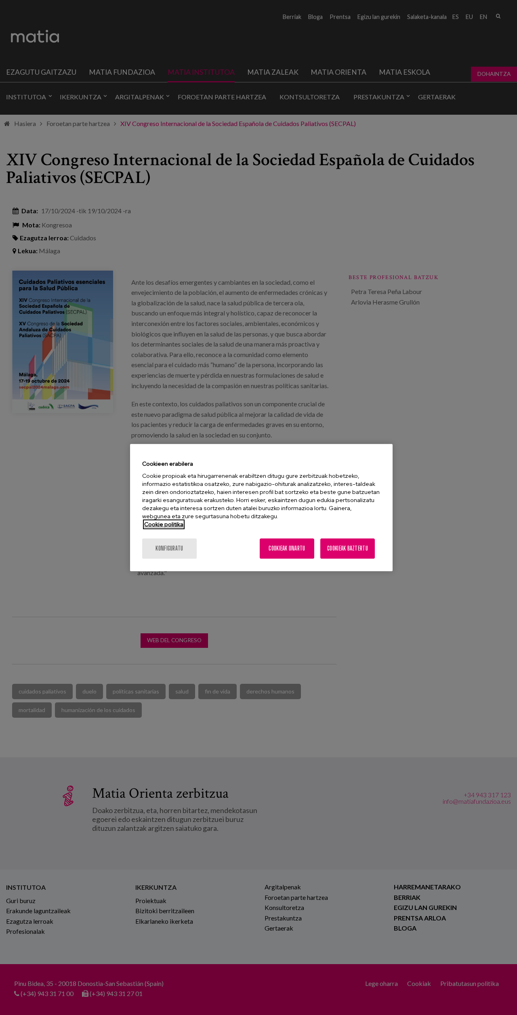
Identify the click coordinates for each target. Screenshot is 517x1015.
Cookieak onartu (287, 548)
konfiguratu (169, 548)
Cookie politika (163, 524)
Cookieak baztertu (347, 548)
